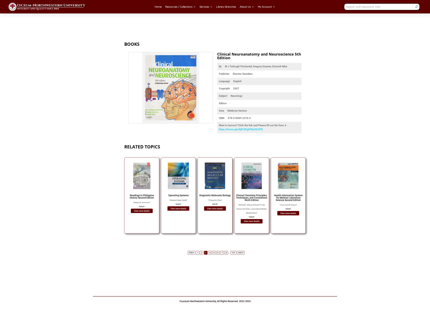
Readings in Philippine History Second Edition (142, 196)
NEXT (241, 252)
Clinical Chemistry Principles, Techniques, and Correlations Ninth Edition (251, 197)
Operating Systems (178, 195)
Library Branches (226, 7)
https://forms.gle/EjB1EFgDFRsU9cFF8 (241, 129)
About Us (245, 7)
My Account (265, 7)
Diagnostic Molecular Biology (215, 195)
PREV (191, 252)
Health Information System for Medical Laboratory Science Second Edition (288, 197)
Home (158, 7)
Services (204, 7)
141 (233, 252)
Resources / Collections (178, 7)
